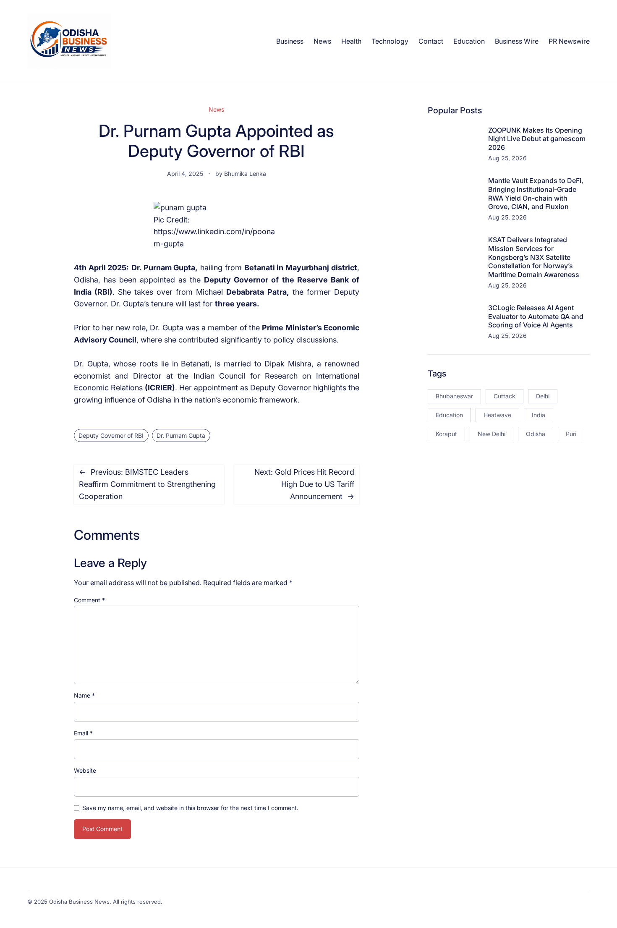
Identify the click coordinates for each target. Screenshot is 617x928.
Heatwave (497, 414)
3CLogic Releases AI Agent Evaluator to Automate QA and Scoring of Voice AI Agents (535, 316)
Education (449, 414)
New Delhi (491, 433)
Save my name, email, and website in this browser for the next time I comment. (190, 807)
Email (83, 733)
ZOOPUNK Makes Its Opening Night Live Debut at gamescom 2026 (537, 139)
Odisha (535, 433)
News (216, 109)
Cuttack (504, 396)
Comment (89, 600)
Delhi (542, 396)
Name (84, 695)
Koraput (446, 433)
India (538, 414)
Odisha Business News (79, 901)
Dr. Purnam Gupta (181, 435)
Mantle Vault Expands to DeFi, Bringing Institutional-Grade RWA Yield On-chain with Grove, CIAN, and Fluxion (535, 193)
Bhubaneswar (454, 396)
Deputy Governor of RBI (111, 435)
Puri (571, 433)
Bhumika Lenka (245, 173)
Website (85, 770)
